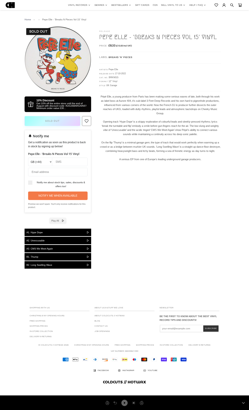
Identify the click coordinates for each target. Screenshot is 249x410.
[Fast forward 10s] (142, 403)
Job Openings (102, 331)
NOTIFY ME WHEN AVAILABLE (57, 195)
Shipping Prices (39, 326)
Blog (97, 321)
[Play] (124, 402)
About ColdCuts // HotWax (110, 316)
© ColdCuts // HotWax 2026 (53, 345)
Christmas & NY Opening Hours (47, 316)
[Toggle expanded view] (243, 403)
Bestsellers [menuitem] (119, 5)
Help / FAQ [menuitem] (196, 5)
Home (28, 19)
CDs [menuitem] (155, 5)
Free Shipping (37, 321)
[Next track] (134, 403)
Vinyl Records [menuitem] (77, 5)
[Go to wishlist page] (216, 5)
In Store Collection (41, 331)
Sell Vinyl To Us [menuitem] (171, 5)
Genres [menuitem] (99, 5)
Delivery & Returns (41, 336)
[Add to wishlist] (87, 121)
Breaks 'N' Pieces (120, 57)
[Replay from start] (115, 403)
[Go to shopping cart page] (240, 5)
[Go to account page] (224, 5)
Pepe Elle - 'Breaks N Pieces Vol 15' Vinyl (64, 19)
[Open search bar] (232, 5)
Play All (56, 220)
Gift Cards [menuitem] (142, 5)
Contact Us (101, 326)
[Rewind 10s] (107, 403)
